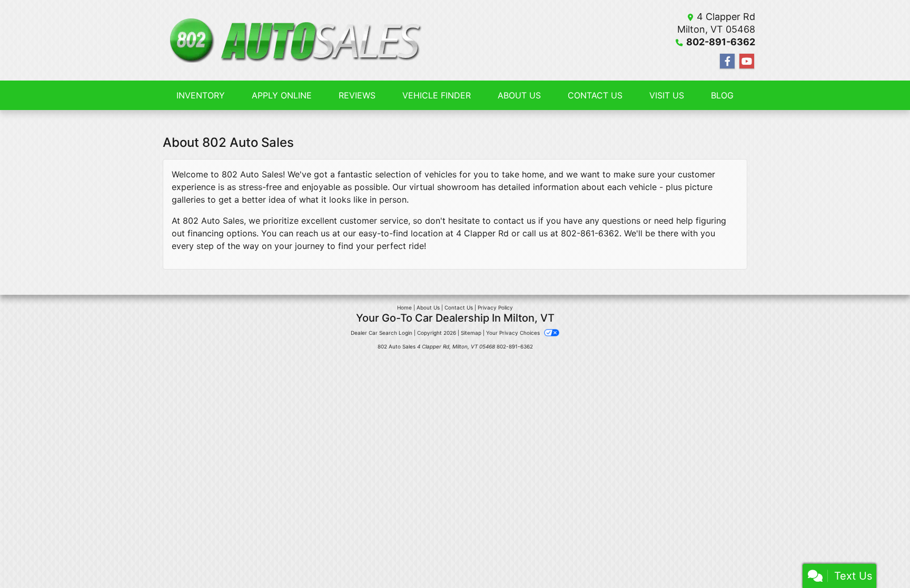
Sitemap (471, 333)
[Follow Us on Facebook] (727, 61)
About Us (428, 307)
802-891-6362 (720, 41)
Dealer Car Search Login (381, 333)
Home (404, 307)
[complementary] (878, 556)
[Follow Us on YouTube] (746, 61)
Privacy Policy (495, 307)
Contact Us (458, 307)
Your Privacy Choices (513, 333)
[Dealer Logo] (294, 40)
